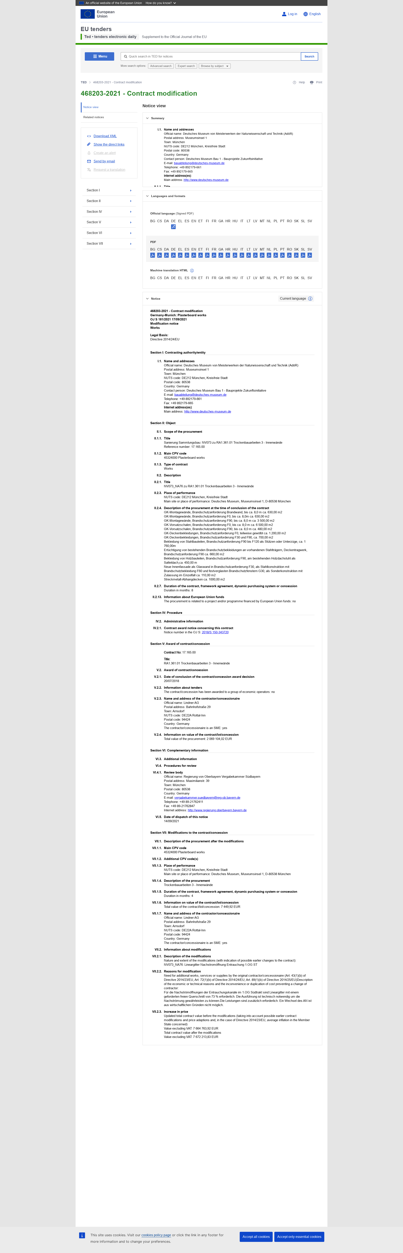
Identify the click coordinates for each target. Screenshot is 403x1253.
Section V (94, 222)
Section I (93, 190)
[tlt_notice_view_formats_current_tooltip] (310, 299)
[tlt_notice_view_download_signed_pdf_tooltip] (173, 226)
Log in (292, 14)
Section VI (94, 233)
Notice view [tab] (90, 107)
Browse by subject (212, 66)
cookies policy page (156, 1235)
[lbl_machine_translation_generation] (192, 271)
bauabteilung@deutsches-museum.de (199, 163)
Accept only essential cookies (299, 1237)
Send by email (104, 161)
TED (84, 82)
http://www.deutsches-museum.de (206, 180)
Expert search (186, 66)
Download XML (105, 136)
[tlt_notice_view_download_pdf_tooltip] (152, 255)
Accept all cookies (256, 1237)
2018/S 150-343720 (215, 632)
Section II (94, 201)
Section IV (94, 211)
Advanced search (160, 66)
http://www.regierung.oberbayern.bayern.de (217, 810)
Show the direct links (109, 144)
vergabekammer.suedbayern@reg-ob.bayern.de (207, 797)
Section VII (95, 243)
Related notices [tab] (93, 117)
